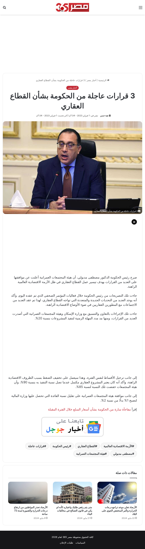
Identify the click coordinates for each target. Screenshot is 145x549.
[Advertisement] (72, 42)
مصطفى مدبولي (122, 453)
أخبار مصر (91, 80)
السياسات (80, 542)
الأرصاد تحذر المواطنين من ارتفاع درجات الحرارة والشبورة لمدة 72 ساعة (31, 510)
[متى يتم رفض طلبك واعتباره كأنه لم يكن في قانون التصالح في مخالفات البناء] (72, 493)
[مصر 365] (72, 7)
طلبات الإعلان (66, 542)
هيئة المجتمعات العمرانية (90, 453)
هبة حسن (104, 115)
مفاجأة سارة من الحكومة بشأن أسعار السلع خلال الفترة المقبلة (89, 409)
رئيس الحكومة (61, 446)
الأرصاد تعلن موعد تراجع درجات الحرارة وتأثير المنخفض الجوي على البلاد (119, 510)
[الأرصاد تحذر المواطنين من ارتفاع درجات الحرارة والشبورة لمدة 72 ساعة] (28, 493)
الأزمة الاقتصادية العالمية (118, 446)
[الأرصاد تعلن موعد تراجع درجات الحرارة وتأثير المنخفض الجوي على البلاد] (117, 493)
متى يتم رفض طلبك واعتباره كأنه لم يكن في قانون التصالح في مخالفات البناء (74, 510)
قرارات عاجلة (36, 446)
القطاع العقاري (86, 446)
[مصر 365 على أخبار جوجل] (72, 426)
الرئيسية (102, 80)
